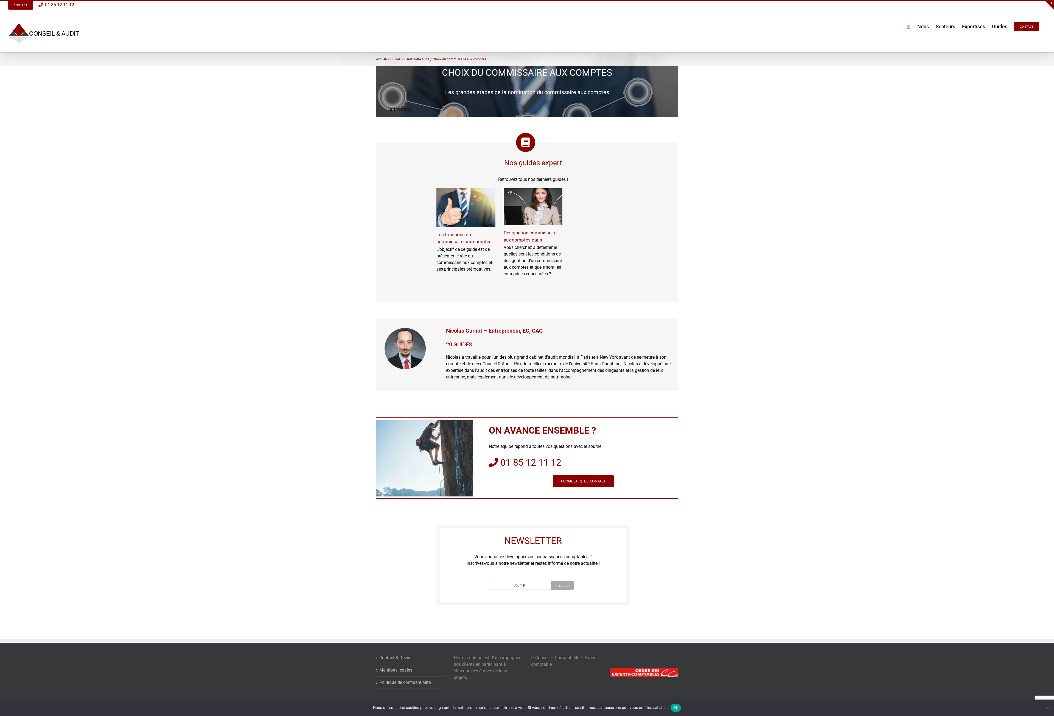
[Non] (1047, 708)
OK (676, 707)
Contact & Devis (394, 657)
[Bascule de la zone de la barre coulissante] (1049, 5)
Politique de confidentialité (405, 682)
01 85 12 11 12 (58, 4)
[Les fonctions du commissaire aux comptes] (465, 207)
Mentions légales (395, 670)
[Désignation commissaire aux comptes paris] (533, 206)
